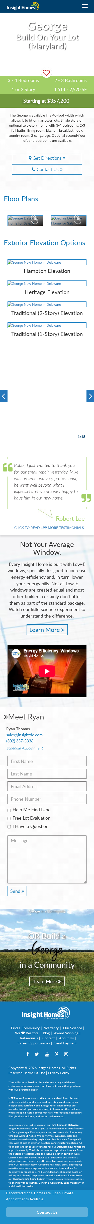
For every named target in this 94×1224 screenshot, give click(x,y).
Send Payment (65, 1043)
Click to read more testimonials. (49, 527)
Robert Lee (70, 518)
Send (16, 891)
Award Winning (66, 1033)
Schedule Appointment (24, 747)
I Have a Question (30, 826)
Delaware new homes (69, 1146)
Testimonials (28, 1038)
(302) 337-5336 (19, 741)
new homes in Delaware (65, 1125)
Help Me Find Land (32, 809)
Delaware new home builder (29, 1179)
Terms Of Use (34, 1072)
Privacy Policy (58, 1072)
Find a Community (25, 1027)
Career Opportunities (34, 1043)
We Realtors (26, 1033)
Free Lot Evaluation (31, 818)
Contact (48, 1038)
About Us (66, 1038)
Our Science (72, 1027)
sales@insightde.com (24, 735)
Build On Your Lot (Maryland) (47, 41)
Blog (46, 1033)
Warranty (51, 1027)
